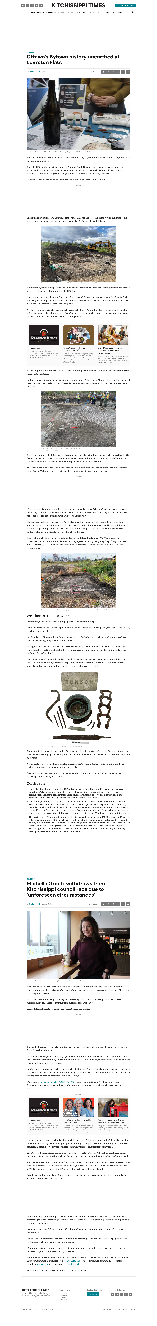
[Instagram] (27, 5)
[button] (133, 12)
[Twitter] (36, 5)
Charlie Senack (34, 72)
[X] (108, 72)
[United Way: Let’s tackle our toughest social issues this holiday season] (113, 335)
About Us (64, 1293)
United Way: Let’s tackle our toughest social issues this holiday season (110, 350)
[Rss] (41, 5)
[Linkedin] (118, 72)
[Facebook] (32, 5)
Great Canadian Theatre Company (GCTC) (74, 349)
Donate (64, 1297)
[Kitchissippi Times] (78, 5)
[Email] (123, 72)
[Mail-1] (23, 5)
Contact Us (64, 1295)
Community (32, 52)
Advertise (64, 1299)
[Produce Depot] (44, 335)
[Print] (128, 72)
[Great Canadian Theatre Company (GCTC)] (78, 335)
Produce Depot (35, 348)
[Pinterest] (113, 72)
